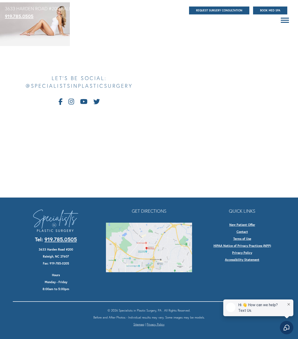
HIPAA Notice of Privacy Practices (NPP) (242, 246)
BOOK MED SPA (270, 10)
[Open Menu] (285, 20)
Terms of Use (242, 239)
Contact (242, 232)
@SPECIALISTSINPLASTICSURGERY (79, 86)
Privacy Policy (242, 253)
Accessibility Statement (242, 260)
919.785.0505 (19, 16)
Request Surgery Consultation (219, 10)
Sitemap (138, 324)
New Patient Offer (242, 225)
